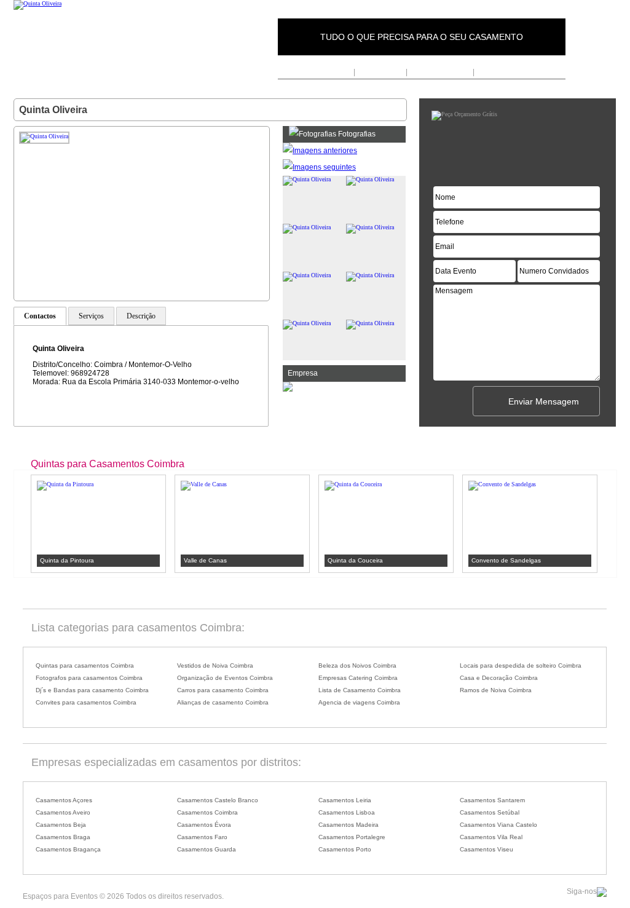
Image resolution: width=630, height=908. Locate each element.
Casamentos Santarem (492, 800)
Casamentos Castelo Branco (217, 800)
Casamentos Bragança (68, 849)
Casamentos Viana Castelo (498, 824)
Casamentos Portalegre (351, 837)
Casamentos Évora (204, 824)
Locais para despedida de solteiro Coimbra (520, 665)
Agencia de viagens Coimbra (359, 702)
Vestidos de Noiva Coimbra (215, 665)
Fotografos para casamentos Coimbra (89, 677)
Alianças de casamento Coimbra (223, 702)
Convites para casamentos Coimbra (86, 702)
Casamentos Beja (61, 824)
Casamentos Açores (64, 800)
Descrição (141, 316)
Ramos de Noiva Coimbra (496, 690)
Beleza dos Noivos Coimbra (357, 665)
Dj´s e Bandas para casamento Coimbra (92, 690)
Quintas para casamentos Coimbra (85, 665)
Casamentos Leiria (344, 800)
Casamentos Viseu (486, 849)
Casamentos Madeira (348, 824)
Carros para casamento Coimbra (223, 690)
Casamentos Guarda (206, 849)
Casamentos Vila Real (491, 837)
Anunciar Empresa (440, 72)
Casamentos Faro (202, 837)
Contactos (493, 72)
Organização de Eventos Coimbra (225, 677)
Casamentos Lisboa (346, 812)
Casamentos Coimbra (207, 812)
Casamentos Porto (344, 849)
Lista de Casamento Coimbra (359, 690)
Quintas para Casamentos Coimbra (107, 464)
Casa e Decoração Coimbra (499, 677)
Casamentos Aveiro (63, 812)
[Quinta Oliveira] (37, 3)
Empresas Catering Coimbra (358, 677)
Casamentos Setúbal (489, 812)
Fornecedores (380, 72)
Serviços (91, 316)
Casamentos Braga (63, 837)
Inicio (343, 72)
